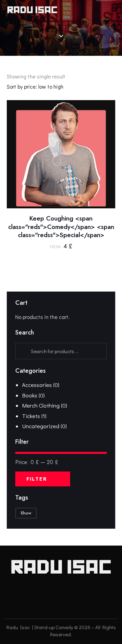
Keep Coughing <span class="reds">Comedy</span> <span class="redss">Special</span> (61, 226)
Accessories (37, 385)
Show (26, 513)
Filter (36, 479)
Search (21, 351)
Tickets (31, 416)
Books (29, 395)
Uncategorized (40, 426)
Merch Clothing (41, 405)
